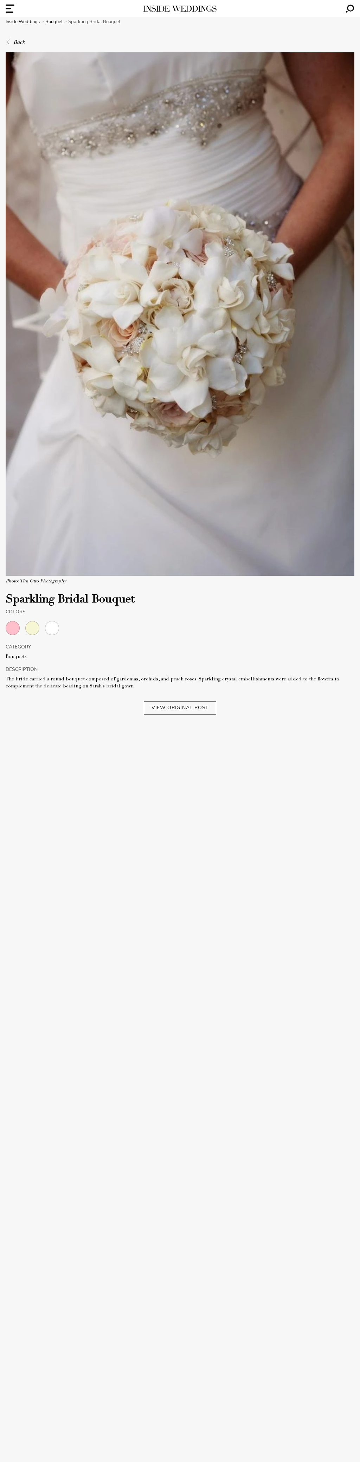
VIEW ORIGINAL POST (180, 707)
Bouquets (16, 656)
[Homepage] (180, 8)
